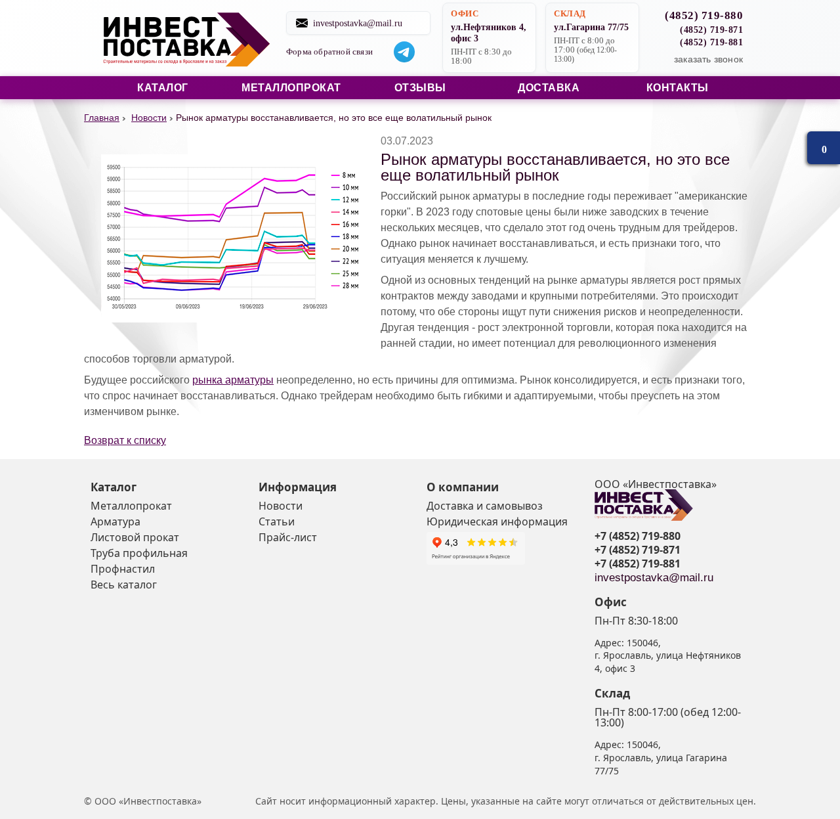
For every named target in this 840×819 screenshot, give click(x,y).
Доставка (548, 87)
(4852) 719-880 (704, 16)
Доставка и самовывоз (485, 505)
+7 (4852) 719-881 (638, 563)
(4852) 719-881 (711, 42)
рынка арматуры (233, 380)
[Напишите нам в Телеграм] (404, 52)
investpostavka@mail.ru (357, 23)
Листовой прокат (135, 537)
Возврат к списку (125, 440)
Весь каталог (124, 584)
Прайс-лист (288, 537)
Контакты (677, 87)
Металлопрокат (291, 87)
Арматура (115, 521)
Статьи (277, 521)
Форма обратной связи (329, 51)
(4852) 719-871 (711, 29)
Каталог (162, 87)
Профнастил (123, 569)
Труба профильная (139, 553)
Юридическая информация (497, 521)
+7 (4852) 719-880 (638, 536)
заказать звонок (708, 59)
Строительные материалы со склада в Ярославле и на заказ (185, 38)
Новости (281, 505)
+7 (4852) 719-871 (638, 549)
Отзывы (420, 87)
